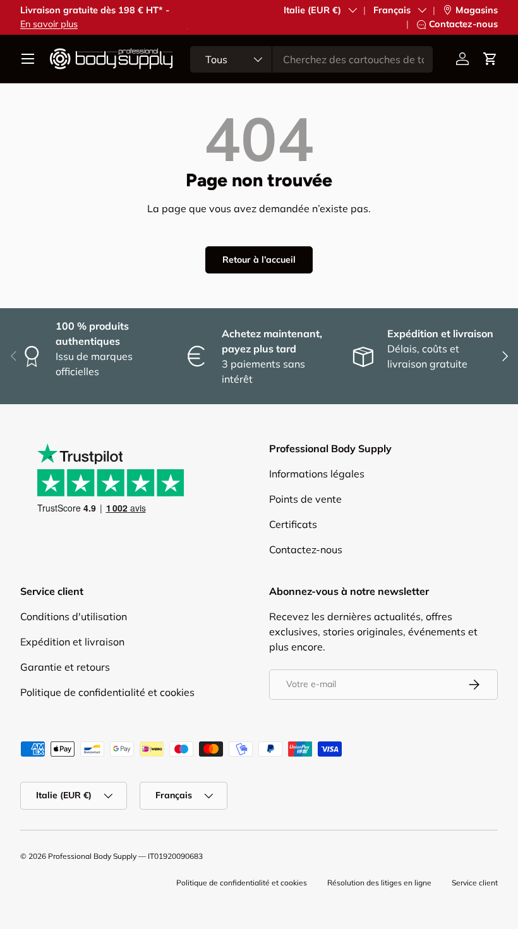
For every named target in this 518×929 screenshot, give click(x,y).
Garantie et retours (65, 667)
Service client (475, 882)
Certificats (293, 524)
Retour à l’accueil (259, 259)
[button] (490, 59)
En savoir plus (49, 24)
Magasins (476, 10)
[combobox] (311, 59)
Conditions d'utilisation (73, 616)
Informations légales (316, 473)
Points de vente (305, 499)
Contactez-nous (463, 24)
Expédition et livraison (72, 641)
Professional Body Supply (92, 856)
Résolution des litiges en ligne (379, 882)
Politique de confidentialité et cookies (107, 692)
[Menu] (28, 59)
